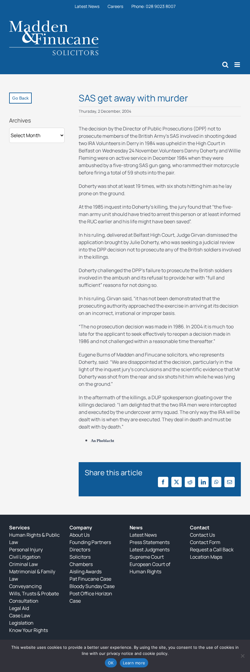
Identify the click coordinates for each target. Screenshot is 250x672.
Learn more (134, 662)
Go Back (20, 98)
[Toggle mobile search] (225, 64)
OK (111, 662)
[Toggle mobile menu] (237, 64)
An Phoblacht (102, 440)
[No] (242, 656)
